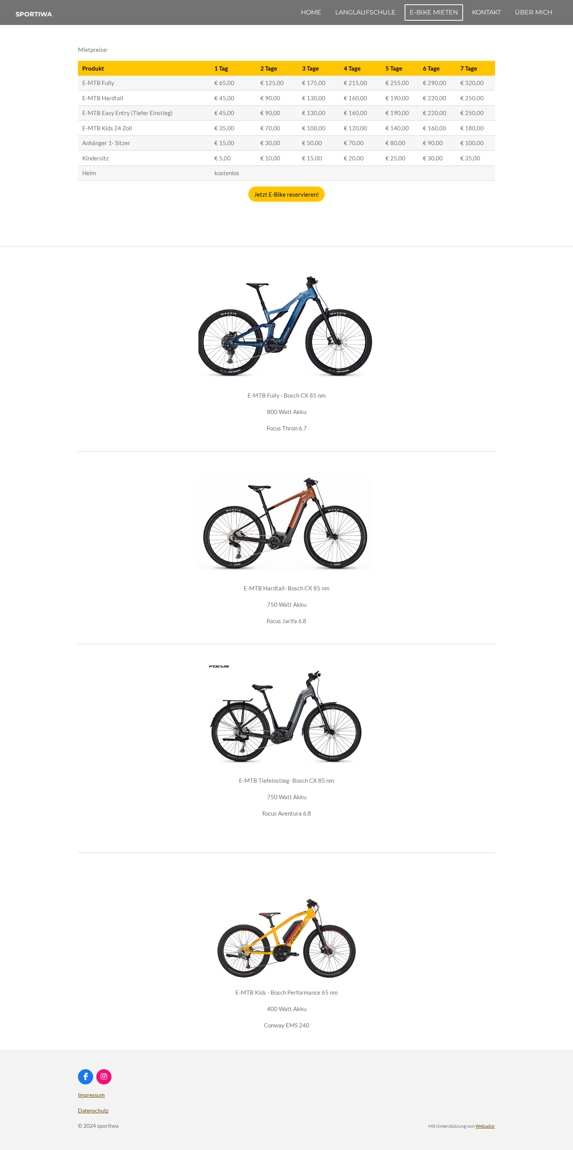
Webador (485, 1126)
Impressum (91, 1094)
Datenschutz (93, 1110)
